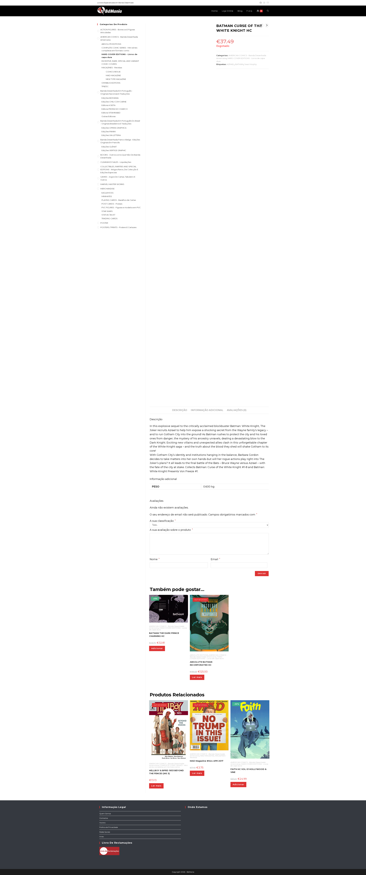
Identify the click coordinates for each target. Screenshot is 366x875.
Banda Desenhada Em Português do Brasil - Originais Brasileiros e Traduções (120, 122)
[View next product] (267, 25)
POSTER (104, 223)
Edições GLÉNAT (109, 147)
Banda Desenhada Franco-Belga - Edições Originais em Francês (120, 141)
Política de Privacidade (108, 827)
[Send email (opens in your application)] (267, 2)
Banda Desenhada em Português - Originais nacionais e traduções (116, 92)
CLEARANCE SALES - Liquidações (115, 162)
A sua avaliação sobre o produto (171, 529)
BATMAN (239, 64)
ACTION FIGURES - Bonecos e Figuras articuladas (117, 31)
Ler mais (197, 677)
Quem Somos (105, 813)
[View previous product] (262, 25)
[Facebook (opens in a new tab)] (260, 2)
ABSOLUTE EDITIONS (199, 655)
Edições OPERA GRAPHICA (114, 128)
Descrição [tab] (179, 410)
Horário (102, 823)
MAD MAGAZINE (207, 756)
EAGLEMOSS (108, 193)
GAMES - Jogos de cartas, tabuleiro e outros (117, 178)
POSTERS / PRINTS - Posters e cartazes (118, 227)
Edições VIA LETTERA (111, 135)
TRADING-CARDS (110, 218)
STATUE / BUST (108, 215)
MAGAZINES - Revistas (112, 67)
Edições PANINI (109, 131)
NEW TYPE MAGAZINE (116, 79)
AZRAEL (230, 64)
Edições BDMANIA (110, 98)
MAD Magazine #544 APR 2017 (206, 761)
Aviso (101, 836)
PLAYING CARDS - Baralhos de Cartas (119, 200)
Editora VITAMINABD (111, 113)
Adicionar (157, 648)
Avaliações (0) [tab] (236, 410)
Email (215, 559)
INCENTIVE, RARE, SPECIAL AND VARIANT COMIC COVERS (120, 62)
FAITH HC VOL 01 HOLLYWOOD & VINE (248, 770)
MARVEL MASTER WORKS (112, 184)
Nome (154, 559)
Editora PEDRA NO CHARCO (115, 109)
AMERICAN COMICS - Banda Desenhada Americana (208, 656)
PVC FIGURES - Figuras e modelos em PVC (121, 207)
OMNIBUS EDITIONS (111, 83)
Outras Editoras (109, 116)
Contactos (103, 818)
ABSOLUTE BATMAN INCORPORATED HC (201, 663)
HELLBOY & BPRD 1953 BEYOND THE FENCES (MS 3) (166, 772)
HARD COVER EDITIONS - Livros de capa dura (168, 629)
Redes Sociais (104, 832)
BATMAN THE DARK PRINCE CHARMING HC (164, 634)
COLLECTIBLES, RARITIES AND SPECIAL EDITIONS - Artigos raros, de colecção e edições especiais (119, 169)
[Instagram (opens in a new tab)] (264, 2)
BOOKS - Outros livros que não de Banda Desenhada (120, 156)
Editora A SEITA (108, 105)
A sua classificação (163, 521)
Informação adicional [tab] (207, 410)
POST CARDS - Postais (112, 204)
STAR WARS (107, 211)
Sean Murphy (250, 64)
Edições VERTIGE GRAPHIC (114, 150)
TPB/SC (105, 86)
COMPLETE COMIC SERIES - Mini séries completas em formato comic (168, 766)
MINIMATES (107, 196)
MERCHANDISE (107, 188)
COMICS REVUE (113, 72)
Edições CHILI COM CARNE (114, 102)
